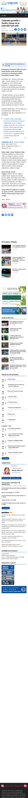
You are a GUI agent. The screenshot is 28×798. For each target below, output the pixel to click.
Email (25, 29)
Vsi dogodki (5, 458)
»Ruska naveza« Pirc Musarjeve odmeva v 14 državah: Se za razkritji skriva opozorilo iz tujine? (13, 520)
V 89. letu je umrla (16, 468)
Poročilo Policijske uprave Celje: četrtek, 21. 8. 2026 (14, 496)
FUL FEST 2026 (12, 396)
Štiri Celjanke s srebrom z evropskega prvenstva (19, 246)
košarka (5, 212)
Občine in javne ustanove (8, 555)
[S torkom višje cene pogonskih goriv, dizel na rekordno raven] (5, 337)
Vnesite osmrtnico (16, 478)
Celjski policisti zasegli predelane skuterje (16, 343)
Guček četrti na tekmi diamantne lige (16, 329)
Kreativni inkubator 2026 (15, 452)
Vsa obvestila (5, 508)
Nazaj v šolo (11, 414)
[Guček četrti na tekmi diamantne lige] (5, 330)
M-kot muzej (11, 379)
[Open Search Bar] (26, 16)
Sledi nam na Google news (22, 29)
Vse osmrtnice (6, 478)
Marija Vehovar (17, 470)
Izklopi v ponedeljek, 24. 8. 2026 (10, 492)
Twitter (18, 29)
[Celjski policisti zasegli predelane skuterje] (5, 345)
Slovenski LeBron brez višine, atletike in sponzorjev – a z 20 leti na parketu (18, 259)
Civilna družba (5, 553)
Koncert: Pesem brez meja (15, 391)
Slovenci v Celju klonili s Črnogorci (19, 269)
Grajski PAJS (11, 419)
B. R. (5, 28)
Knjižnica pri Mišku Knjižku (15, 440)
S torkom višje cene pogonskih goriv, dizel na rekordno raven (16, 337)
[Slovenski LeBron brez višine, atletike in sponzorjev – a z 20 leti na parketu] (6, 265)
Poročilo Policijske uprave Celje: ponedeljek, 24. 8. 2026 (14, 488)
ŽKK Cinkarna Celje (11, 212)
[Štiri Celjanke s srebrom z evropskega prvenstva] (6, 253)
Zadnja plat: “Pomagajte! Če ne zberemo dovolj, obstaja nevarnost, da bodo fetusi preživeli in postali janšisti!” (14, 526)
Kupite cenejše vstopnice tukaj (9, 558)
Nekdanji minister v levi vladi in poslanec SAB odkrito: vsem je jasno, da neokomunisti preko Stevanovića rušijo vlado (13, 532)
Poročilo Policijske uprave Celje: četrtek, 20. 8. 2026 (14, 503)
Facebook (15, 29)
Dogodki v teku (6, 426)
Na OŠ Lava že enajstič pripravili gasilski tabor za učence (17, 359)
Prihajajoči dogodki (10, 374)
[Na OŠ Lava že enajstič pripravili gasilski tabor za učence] (5, 359)
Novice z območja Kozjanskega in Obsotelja (13, 557)
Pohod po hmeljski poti (14, 407)
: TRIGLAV (13, 142)
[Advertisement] (14, 54)
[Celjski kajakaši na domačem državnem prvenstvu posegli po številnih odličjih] (5, 352)
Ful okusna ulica (12, 402)
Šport (4, 211)
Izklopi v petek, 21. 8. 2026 (9, 500)
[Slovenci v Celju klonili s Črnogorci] (6, 277)
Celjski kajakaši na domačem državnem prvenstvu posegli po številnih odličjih (18, 351)
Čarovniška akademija (14, 428)
